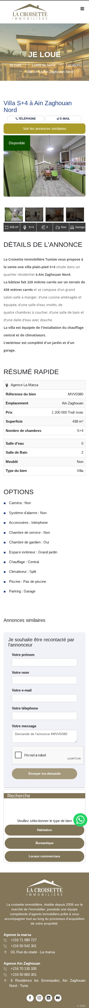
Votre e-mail (22, 690)
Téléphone (27, 118)
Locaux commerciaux (44, 856)
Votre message (24, 726)
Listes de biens (43, 65)
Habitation (44, 830)
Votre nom (20, 672)
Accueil (15, 65)
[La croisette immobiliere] (30, 13)
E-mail (64, 118)
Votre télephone (25, 708)
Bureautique (44, 843)
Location (72, 65)
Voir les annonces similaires (44, 129)
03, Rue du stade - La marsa (33, 952)
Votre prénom (23, 655)
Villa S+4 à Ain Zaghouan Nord (49, 72)
